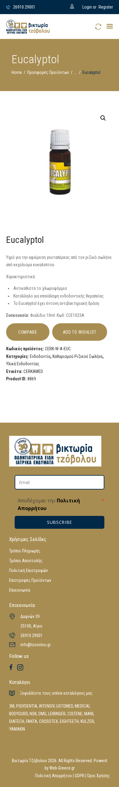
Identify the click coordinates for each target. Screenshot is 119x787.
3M (11, 706)
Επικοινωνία (19, 590)
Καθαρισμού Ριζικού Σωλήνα (77, 356)
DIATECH (16, 721)
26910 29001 (31, 635)
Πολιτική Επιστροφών (28, 570)
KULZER (87, 721)
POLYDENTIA (26, 706)
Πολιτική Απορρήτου (53, 775)
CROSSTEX (48, 721)
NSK (33, 713)
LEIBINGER (57, 713)
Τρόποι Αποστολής (25, 560)
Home (17, 72)
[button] (109, 26)
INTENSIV (46, 706)
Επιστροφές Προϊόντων (30, 580)
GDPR (80, 775)
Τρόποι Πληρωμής (24, 550)
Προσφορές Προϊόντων (48, 72)
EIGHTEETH (69, 721)
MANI (88, 713)
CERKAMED (33, 371)
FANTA (31, 721)
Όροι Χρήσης (98, 775)
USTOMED (64, 706)
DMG (42, 713)
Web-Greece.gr (62, 768)
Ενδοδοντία (40, 356)
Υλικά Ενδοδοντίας (22, 363)
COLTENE (74, 713)
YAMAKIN (17, 729)
